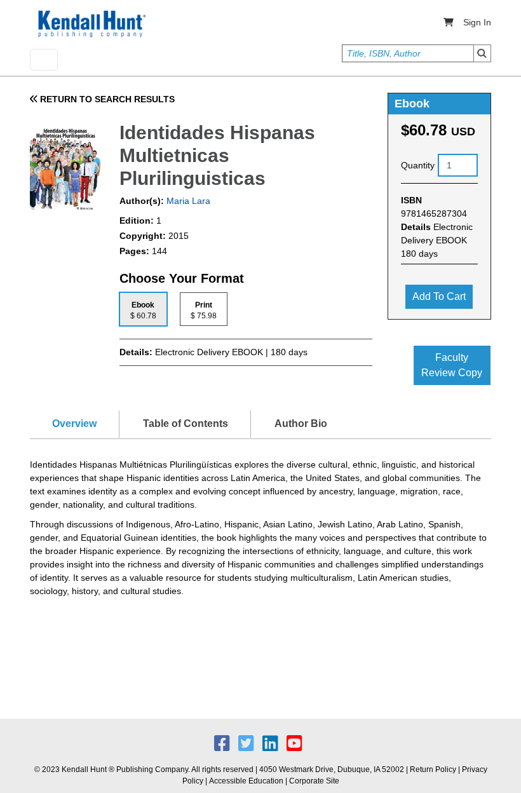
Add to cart (439, 296)
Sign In (477, 22)
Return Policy (433, 769)
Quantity (418, 165)
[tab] (143, 309)
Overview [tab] (74, 423)
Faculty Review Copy (451, 365)
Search (482, 53)
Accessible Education (246, 780)
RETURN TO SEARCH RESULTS (106, 99)
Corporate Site (314, 780)
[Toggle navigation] (44, 60)
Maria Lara (187, 201)
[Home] (91, 24)
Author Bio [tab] (300, 423)
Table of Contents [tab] (185, 423)
